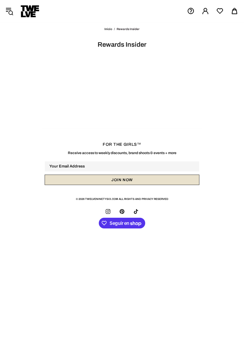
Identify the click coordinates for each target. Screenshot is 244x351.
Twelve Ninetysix (30, 11)
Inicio (108, 29)
